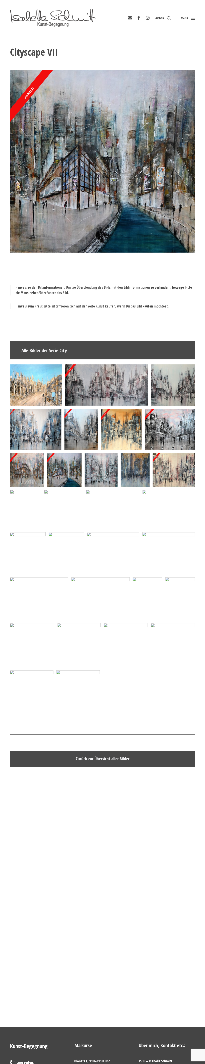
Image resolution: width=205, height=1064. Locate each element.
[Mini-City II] (79, 645)
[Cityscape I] (106, 385)
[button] (163, 18)
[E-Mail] (130, 18)
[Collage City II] (147, 598)
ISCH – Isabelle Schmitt (155, 1061)
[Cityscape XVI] (66, 553)
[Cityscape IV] (81, 429)
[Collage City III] (180, 598)
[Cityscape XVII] (113, 553)
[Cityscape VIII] (101, 470)
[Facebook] (138, 18)
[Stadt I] (173, 645)
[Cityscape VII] (64, 470)
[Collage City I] (100, 598)
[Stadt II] (31, 692)
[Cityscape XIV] (112, 509)
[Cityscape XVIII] (168, 553)
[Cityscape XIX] (168, 509)
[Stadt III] (78, 692)
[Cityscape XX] (39, 598)
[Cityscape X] (135, 470)
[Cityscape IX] (121, 429)
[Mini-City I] (32, 645)
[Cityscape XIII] (63, 509)
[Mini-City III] (126, 645)
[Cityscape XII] (25, 509)
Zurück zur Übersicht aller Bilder (103, 759)
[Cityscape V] (170, 429)
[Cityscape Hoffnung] (36, 385)
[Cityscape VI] (27, 470)
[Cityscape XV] (28, 553)
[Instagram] (147, 18)
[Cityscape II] (173, 385)
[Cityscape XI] (174, 470)
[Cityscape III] (35, 429)
